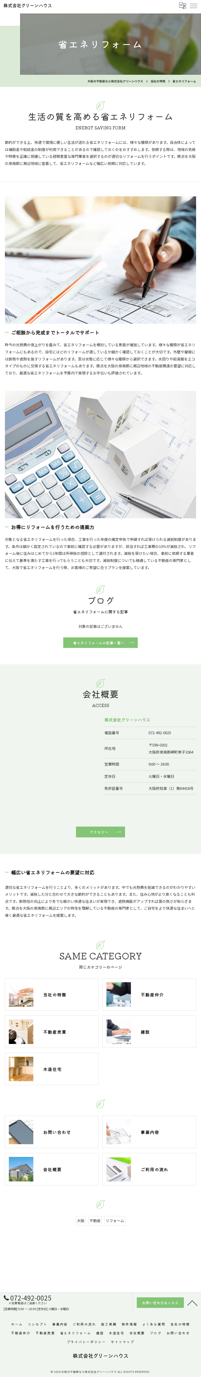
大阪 (80, 1220)
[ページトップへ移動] (192, 1303)
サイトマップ (122, 1341)
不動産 (94, 1220)
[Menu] (193, 5)
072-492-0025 (160, 732)
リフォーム (115, 1220)
